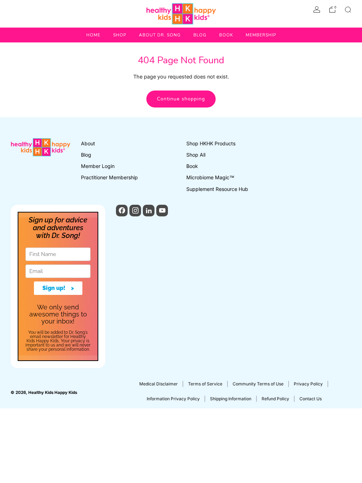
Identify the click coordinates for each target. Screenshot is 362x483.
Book (226, 35)
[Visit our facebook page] (122, 210)
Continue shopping (181, 98)
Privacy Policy (308, 383)
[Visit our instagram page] (135, 210)
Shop (119, 35)
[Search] (347, 9)
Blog (199, 35)
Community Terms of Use (258, 383)
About (88, 143)
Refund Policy (275, 398)
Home (93, 35)
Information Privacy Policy (173, 398)
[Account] (316, 9)
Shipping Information (230, 398)
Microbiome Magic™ (210, 177)
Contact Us (310, 398)
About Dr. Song (160, 35)
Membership (261, 35)
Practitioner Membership (109, 177)
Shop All (195, 155)
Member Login (98, 166)
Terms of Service (205, 383)
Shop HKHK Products (210, 143)
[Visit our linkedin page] (148, 210)
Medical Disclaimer (158, 383)
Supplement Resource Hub (217, 189)
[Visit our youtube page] (162, 210)
